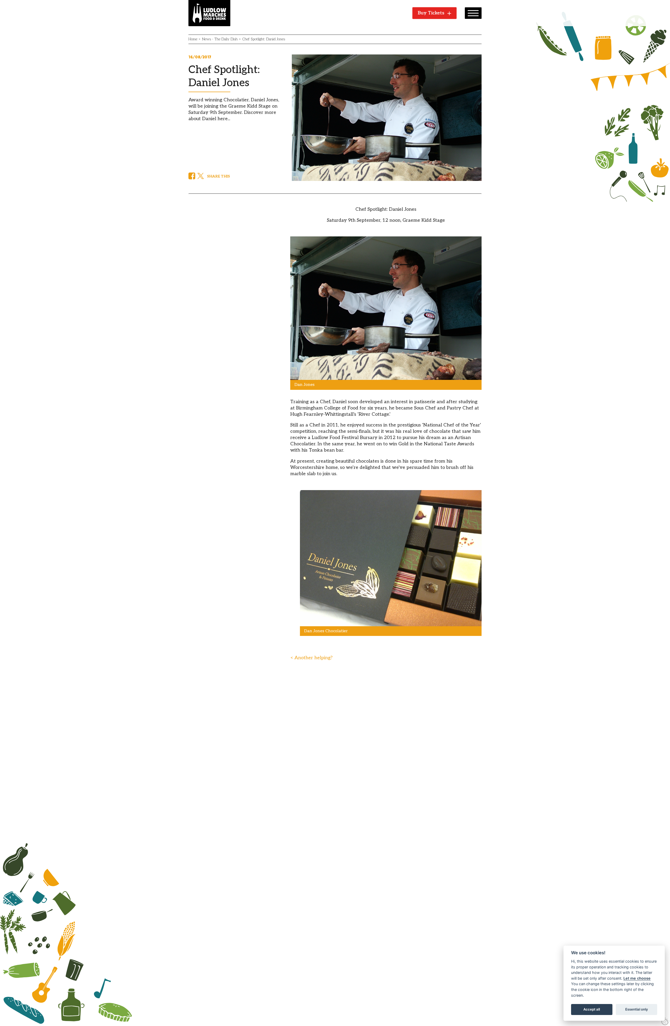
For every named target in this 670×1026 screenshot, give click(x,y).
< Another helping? (311, 658)
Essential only (636, 1009)
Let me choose (637, 978)
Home (192, 39)
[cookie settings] (665, 1021)
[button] (473, 13)
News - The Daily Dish (220, 39)
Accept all (591, 1009)
